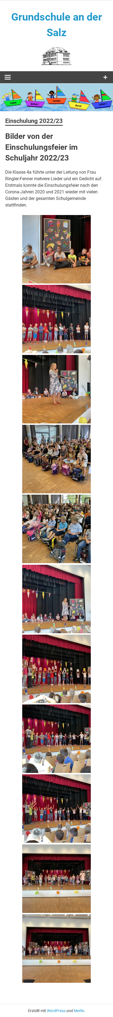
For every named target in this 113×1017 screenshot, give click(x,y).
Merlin (79, 1011)
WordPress (56, 1011)
